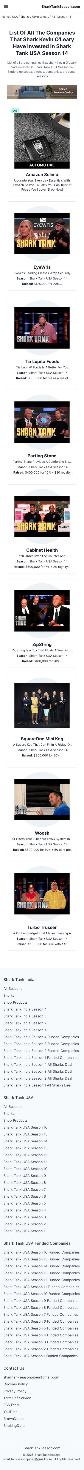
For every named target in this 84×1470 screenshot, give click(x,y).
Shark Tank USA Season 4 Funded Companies (40, 1335)
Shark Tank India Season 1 (24, 1030)
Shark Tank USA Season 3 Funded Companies (40, 1342)
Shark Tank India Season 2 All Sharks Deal (37, 1078)
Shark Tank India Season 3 (25, 1016)
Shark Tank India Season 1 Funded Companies (40, 1057)
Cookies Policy (15, 1384)
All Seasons (12, 988)
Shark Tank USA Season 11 (25, 1162)
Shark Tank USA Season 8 (24, 1182)
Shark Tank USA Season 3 (24, 1217)
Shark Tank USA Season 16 (25, 1127)
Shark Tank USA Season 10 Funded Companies (41, 1294)
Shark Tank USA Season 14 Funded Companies (41, 1266)
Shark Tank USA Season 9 (24, 1175)
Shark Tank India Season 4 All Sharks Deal (37, 1064)
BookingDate (14, 1425)
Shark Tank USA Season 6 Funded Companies (40, 1321)
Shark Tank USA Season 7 (24, 1189)
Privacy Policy (14, 1391)
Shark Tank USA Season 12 (25, 1155)
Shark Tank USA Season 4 (24, 1210)
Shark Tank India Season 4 (25, 1009)
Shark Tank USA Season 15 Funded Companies (41, 1259)
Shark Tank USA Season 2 (24, 1224)
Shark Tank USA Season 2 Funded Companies (40, 1349)
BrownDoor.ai (14, 1418)
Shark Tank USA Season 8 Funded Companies (40, 1307)
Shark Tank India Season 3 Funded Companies (41, 1044)
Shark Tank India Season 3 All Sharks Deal (37, 1071)
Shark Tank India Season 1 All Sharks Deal (37, 1085)
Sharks (25, 16)
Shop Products (15, 1002)
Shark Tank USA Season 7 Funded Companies (40, 1314)
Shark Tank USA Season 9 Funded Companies (40, 1300)
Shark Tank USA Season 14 (25, 1141)
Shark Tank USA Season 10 (25, 1169)
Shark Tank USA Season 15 (25, 1134)
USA (15, 16)
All (53, 16)
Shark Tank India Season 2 (25, 1023)
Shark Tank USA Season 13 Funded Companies (41, 1273)
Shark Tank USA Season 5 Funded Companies (40, 1328)
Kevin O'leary (40, 16)
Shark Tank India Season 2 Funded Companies (41, 1050)
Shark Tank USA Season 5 (24, 1203)
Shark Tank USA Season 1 (24, 1231)
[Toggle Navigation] (6, 6)
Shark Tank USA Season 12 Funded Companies (41, 1280)
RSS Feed (11, 1405)
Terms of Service (17, 1398)
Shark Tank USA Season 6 (24, 1196)
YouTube (10, 1412)
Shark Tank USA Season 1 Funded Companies (40, 1356)
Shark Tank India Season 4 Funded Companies (41, 1037)
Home (6, 16)
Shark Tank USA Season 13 (25, 1148)
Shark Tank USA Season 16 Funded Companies (41, 1252)
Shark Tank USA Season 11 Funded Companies (41, 1287)
